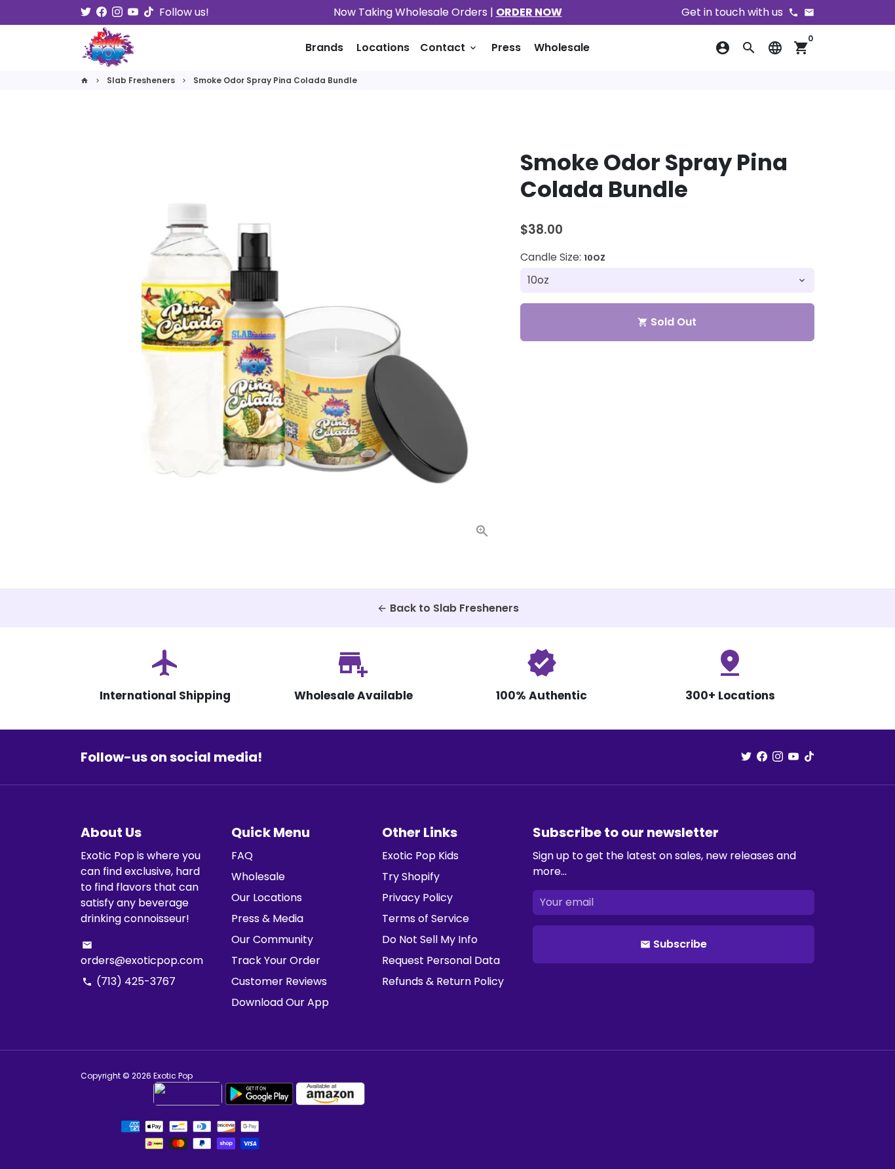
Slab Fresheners (141, 80)
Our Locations (266, 897)
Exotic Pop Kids (420, 855)
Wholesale (562, 47)
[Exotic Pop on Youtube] (133, 12)
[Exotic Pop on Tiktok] (148, 12)
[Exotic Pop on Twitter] (86, 12)
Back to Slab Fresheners (448, 608)
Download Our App (280, 1002)
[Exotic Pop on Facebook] (101, 12)
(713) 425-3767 (129, 981)
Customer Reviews (279, 981)
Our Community (272, 939)
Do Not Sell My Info (430, 939)
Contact (449, 47)
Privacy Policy (417, 897)
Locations (382, 47)
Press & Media (267, 918)
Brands (324, 47)
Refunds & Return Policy (443, 981)
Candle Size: (562, 257)
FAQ (242, 855)
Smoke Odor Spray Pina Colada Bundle (275, 80)
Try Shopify (411, 876)
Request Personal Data (441, 960)
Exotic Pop (173, 1075)
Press (506, 47)
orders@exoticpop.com (142, 954)
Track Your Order (275, 960)
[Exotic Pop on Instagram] (117, 12)
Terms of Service (425, 918)
